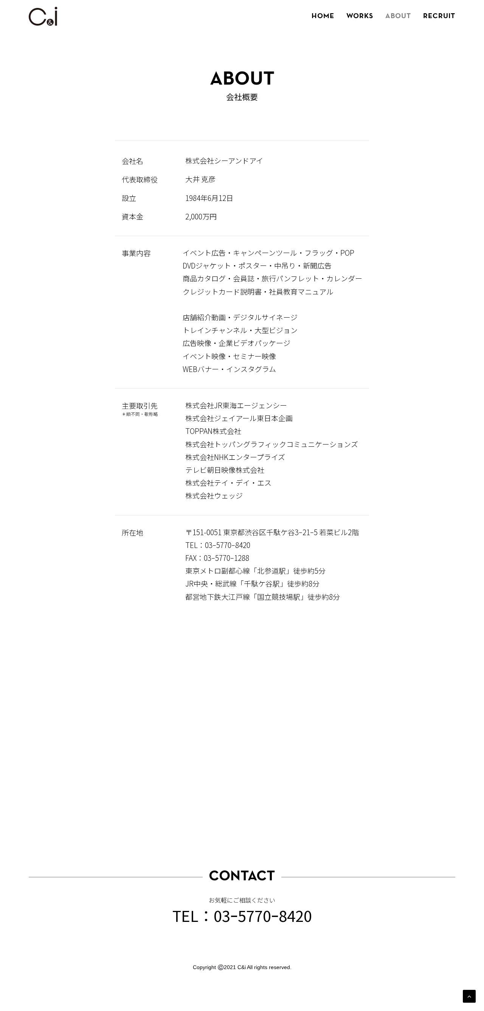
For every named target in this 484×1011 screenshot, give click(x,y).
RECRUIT (439, 16)
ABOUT (398, 16)
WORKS (359, 16)
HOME (323, 16)
